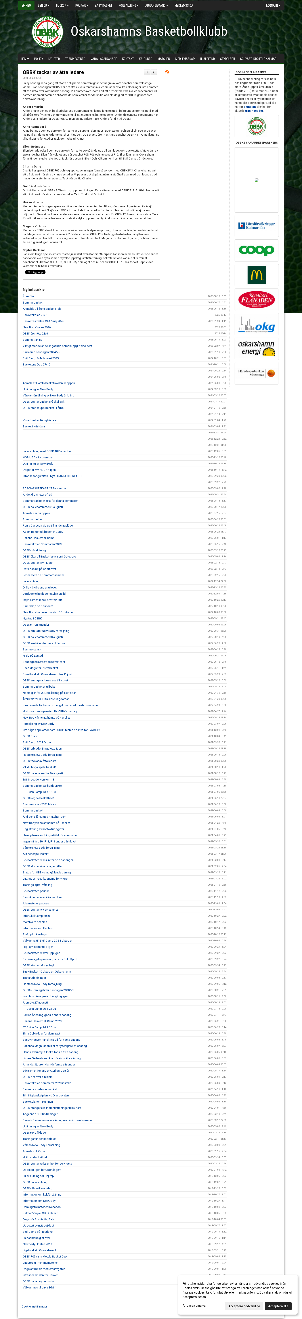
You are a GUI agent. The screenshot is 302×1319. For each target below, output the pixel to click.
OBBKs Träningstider (36, 624)
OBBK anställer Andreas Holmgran (44, 643)
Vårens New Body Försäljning (41, 1145)
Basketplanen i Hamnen (38, 1101)
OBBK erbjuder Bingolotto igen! (42, 748)
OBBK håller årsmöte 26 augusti (43, 773)
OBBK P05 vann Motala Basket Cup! (45, 1256)
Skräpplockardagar (35, 934)
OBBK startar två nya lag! (38, 965)
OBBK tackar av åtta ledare (53, 72)
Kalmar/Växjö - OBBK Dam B (40, 1213)
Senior (42, 5)
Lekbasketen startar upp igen (41, 953)
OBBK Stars (30, 736)
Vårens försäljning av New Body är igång (48, 395)
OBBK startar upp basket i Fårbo (43, 408)
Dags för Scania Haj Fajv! (39, 1219)
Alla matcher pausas (36, 903)
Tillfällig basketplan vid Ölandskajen (46, 1095)
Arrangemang (155, 5)
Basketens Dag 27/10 (36, 364)
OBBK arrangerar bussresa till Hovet (45, 680)
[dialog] (238, 1295)
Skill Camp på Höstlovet (38, 1231)
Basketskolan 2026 (35, 315)
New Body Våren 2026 (37, 327)
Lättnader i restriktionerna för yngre (45, 878)
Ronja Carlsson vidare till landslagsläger (48, 525)
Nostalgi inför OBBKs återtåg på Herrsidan (49, 692)
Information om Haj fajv (38, 928)
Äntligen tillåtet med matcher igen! (44, 816)
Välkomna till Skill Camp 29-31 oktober (47, 940)
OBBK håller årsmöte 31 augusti (43, 507)
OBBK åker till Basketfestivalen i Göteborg (49, 556)
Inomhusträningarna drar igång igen (45, 996)
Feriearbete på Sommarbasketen (44, 575)
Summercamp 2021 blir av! (39, 804)
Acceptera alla (278, 1306)
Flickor (61, 5)
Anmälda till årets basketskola (42, 308)
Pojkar (80, 5)
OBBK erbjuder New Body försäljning (46, 631)
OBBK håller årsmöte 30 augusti (43, 637)
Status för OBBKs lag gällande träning (47, 872)
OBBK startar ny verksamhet (40, 909)
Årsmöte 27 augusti (35, 1002)
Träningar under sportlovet (39, 1138)
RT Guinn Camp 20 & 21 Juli (40, 1008)
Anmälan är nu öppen (36, 513)
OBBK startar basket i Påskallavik (44, 401)
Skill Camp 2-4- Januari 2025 (41, 358)
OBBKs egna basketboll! (38, 798)
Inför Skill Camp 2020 (36, 915)
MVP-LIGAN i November (38, 457)
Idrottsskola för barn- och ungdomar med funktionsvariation (61, 705)
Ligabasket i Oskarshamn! (39, 1250)
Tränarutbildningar (34, 977)
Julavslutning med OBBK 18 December (47, 451)
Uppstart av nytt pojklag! (38, 1225)
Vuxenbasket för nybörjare (39, 420)
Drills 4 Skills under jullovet (40, 587)
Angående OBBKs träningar (40, 1114)
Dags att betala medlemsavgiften (44, 1269)
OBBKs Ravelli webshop (38, 1188)
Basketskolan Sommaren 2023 (42, 544)
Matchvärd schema (35, 922)
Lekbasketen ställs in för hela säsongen (48, 860)
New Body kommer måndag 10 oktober (48, 612)
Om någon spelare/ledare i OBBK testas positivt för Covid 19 (61, 730)
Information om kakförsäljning (42, 1194)
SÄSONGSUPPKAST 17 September (45, 488)
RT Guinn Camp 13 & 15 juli (39, 792)
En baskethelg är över (36, 1238)
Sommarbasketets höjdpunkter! (43, 785)
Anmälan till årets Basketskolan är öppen (49, 383)
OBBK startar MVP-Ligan (38, 562)
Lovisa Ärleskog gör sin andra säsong (47, 1015)
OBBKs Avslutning (34, 550)
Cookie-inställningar (34, 1306)
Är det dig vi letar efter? (37, 494)
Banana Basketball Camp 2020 (42, 1021)
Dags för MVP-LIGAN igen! (39, 469)
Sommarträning (32, 339)
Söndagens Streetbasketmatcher (44, 661)
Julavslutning (31, 581)
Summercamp (32, 649)
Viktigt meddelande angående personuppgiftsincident (57, 346)
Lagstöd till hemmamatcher (40, 1262)
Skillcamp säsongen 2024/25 (41, 352)
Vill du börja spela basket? (40, 767)
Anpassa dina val (194, 1305)
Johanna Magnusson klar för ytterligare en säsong (55, 1046)
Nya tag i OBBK (32, 618)
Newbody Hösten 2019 (37, 1244)
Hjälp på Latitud (33, 655)
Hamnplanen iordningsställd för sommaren (50, 835)
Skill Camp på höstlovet (38, 606)
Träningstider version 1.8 (38, 779)
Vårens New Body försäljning (41, 847)
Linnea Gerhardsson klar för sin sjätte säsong (52, 1058)
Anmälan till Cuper (34, 1151)
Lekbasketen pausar (36, 891)
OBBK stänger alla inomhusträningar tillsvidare (52, 1107)
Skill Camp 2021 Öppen (37, 742)
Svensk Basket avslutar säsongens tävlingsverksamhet (58, 1120)
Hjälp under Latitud (35, 1157)
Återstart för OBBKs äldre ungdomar (46, 699)
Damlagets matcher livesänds (42, 1207)
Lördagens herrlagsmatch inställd (44, 593)
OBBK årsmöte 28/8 (35, 333)
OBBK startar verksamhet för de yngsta (47, 1163)
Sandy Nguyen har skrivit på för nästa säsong (51, 1039)
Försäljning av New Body (38, 723)
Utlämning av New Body (38, 389)
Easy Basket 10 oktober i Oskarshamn (47, 971)
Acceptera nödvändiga (244, 1306)
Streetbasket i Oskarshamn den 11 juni (47, 674)
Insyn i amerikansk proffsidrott (42, 600)
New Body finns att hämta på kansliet (46, 717)
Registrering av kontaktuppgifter (43, 829)
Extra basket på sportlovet (39, 569)
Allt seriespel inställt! (36, 854)
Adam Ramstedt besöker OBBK (43, 531)
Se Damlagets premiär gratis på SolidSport (50, 959)
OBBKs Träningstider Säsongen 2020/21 (48, 990)
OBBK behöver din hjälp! (38, 1077)
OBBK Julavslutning (35, 1182)
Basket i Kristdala (34, 426)
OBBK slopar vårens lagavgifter (42, 866)
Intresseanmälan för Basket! (40, 1275)
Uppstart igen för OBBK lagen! (42, 1169)
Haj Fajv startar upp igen (38, 946)
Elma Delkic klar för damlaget (41, 1033)
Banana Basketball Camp (39, 538)
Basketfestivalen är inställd (40, 1089)
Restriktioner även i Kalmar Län (42, 897)
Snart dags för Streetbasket (40, 668)
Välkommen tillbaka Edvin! (39, 1287)
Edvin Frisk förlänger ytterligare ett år (46, 1070)
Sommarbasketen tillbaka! (39, 686)
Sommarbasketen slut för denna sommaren (50, 500)
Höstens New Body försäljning (42, 754)
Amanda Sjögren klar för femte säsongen (49, 1064)
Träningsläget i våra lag (37, 884)
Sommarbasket (32, 302)
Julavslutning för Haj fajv (38, 1176)
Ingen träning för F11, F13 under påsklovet (49, 841)
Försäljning (127, 5)
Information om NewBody (39, 1200)
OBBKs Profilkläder (35, 1132)
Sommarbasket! (33, 810)
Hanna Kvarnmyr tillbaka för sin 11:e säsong (50, 1052)
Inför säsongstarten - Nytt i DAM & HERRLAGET (53, 476)
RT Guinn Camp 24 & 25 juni (40, 1027)
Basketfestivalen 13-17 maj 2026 (43, 321)
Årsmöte (28, 296)
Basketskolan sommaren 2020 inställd (47, 1083)
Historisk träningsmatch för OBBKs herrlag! (50, 711)
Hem (27, 5)
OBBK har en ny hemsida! (38, 1281)
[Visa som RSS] (167, 72)
